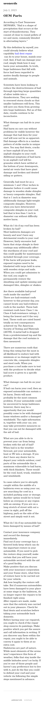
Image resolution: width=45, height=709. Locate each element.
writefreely (28, 700)
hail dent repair (23, 53)
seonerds (10, 3)
